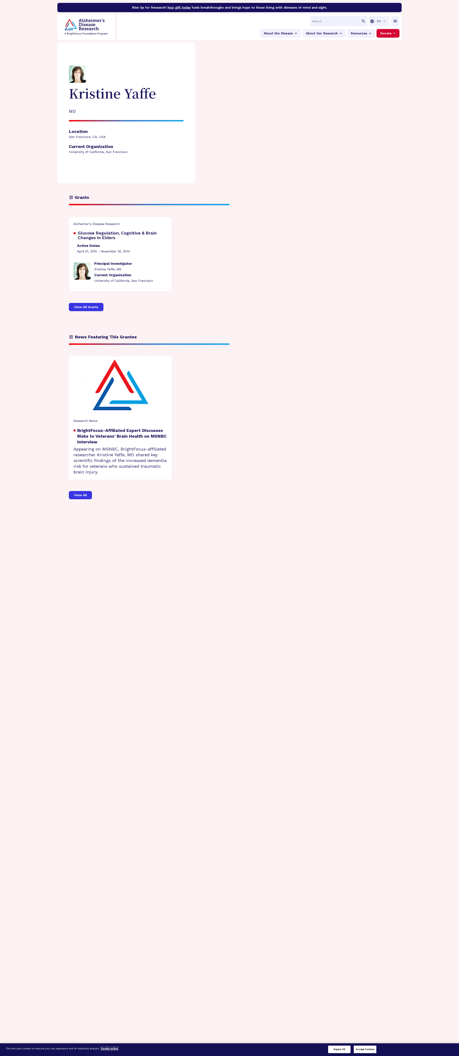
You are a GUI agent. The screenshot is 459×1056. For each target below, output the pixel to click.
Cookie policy (109, 1048)
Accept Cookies (365, 1049)
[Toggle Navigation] (395, 21)
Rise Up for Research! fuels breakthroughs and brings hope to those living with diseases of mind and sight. (229, 7)
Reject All (339, 1049)
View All (80, 495)
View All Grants (86, 307)
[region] (229, 1049)
